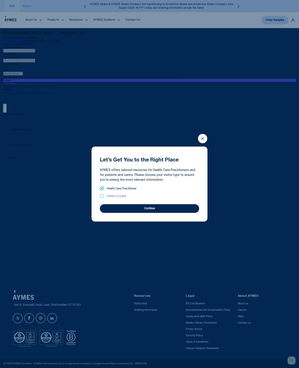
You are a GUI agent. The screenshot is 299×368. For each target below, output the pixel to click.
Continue (149, 208)
